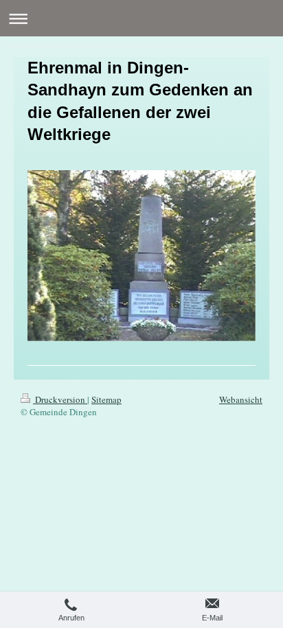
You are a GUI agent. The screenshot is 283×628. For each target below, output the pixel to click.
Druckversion (60, 399)
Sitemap (106, 399)
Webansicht (240, 399)
